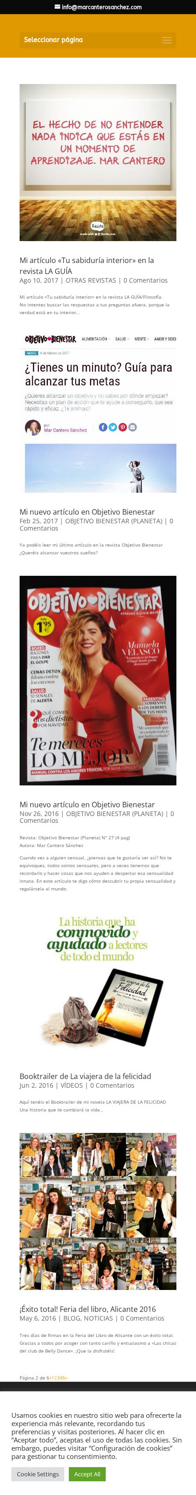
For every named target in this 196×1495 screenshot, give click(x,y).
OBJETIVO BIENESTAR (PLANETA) (113, 520)
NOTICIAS (98, 1318)
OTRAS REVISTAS (91, 280)
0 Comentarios (146, 280)
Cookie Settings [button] (38, 1474)
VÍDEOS (72, 1085)
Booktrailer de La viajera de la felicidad (85, 1076)
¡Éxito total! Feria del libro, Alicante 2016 (88, 1309)
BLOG (71, 1318)
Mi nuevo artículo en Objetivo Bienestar (87, 512)
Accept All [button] (87, 1474)
